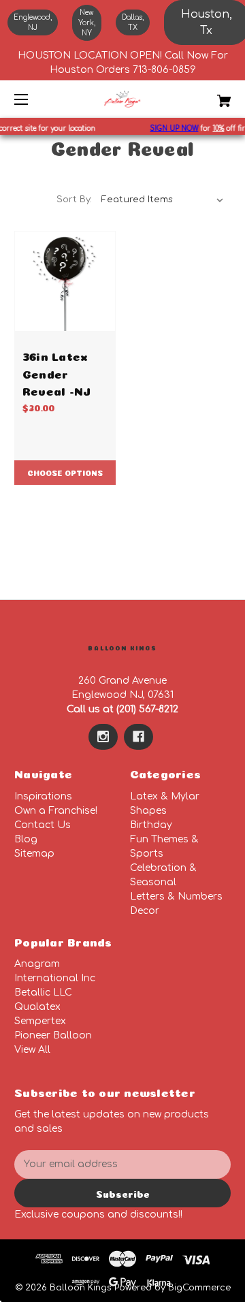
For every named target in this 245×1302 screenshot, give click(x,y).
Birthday (151, 825)
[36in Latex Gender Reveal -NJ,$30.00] (65, 282)
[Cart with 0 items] (209, 95)
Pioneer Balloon (53, 1035)
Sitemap (34, 853)
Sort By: (74, 199)
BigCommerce (199, 1287)
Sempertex (40, 1021)
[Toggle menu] (33, 99)
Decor (144, 911)
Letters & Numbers (176, 896)
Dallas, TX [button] (133, 22)
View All (32, 1050)
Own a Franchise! (55, 811)
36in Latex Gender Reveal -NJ (56, 372)
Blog (25, 839)
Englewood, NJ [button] (33, 22)
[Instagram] (103, 736)
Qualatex (37, 1007)
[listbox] (163, 199)
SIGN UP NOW (172, 128)
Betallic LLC (43, 992)
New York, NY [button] (86, 23)
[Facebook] (138, 736)
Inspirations (43, 796)
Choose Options (65, 472)
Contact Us (42, 825)
